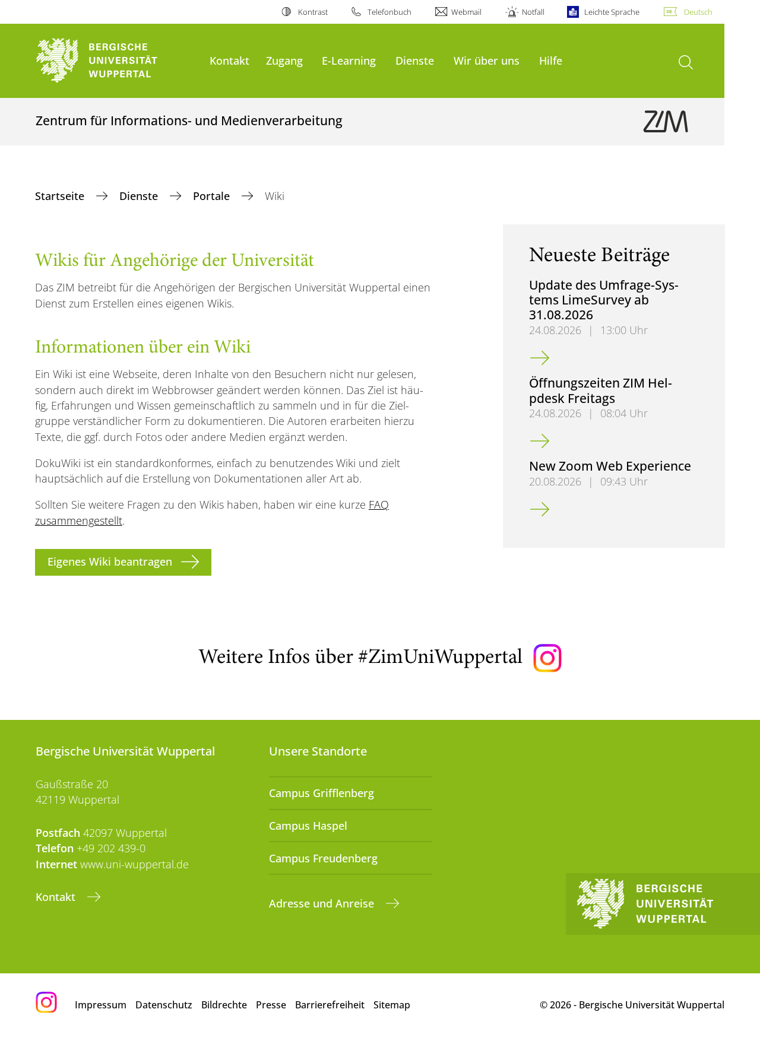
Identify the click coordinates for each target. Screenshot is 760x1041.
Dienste (414, 60)
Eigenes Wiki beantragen (110, 561)
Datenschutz (163, 1004)
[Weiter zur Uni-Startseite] (117, 61)
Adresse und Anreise (323, 903)
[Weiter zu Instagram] (547, 658)
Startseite (61, 196)
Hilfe (550, 60)
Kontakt (229, 60)
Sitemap (391, 1004)
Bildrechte (224, 1004)
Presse (271, 1004)
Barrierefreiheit (330, 1004)
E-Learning (349, 60)
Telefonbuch (389, 12)
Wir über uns (487, 60)
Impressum (100, 1004)
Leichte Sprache (611, 12)
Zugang (284, 60)
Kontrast (312, 12)
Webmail (466, 12)
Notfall (533, 12)
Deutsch (698, 12)
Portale (213, 196)
